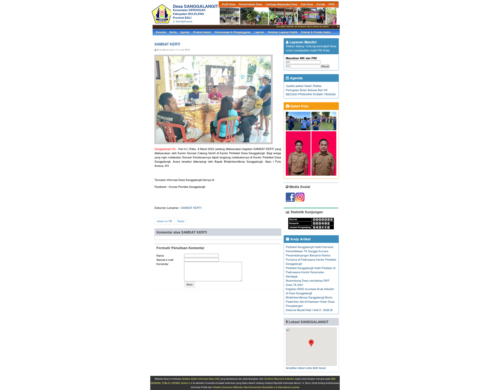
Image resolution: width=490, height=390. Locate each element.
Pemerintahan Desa (250, 4)
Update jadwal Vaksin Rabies (304, 86)
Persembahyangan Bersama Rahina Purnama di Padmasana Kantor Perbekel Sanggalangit (311, 259)
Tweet (180, 221)
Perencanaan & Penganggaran (233, 32)
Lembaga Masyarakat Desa (281, 4)
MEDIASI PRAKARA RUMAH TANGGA (311, 94)
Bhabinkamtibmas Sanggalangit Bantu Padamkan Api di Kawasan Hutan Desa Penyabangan (310, 301)
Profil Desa (228, 4)
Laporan (259, 32)
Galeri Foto (299, 106)
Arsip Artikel (300, 239)
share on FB (164, 221)
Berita (173, 32)
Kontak (321, 4)
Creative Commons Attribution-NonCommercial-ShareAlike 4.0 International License (256, 387)
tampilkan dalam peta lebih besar (306, 368)
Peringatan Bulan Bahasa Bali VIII (306, 90)
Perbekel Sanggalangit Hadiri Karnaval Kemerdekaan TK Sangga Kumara (309, 249)
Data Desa (307, 4)
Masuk (325, 66)
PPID (332, 4)
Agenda (184, 32)
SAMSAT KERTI (191, 208)
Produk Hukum (202, 32)
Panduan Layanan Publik (282, 32)
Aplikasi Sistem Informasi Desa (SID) (201, 378)
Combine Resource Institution (279, 378)
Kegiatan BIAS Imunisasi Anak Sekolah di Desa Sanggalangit (310, 291)
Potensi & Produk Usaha (315, 32)
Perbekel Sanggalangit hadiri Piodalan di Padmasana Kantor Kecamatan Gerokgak (310, 272)
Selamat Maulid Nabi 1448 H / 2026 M (309, 310)
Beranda (161, 32)
